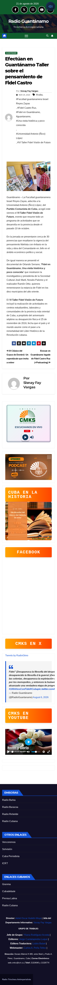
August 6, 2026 (41, 697)
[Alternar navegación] (26, 36)
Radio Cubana (10, 821)
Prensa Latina (9, 898)
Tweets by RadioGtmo (16, 655)
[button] (47, 35)
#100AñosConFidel (19, 689)
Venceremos (8, 842)
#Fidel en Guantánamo (28, 112)
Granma (6, 884)
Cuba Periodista (10, 856)
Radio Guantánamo (28, 21)
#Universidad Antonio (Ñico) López (30, 136)
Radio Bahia (8, 800)
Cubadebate (8, 891)
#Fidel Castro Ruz (26, 108)
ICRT (5, 863)
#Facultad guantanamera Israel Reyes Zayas (32, 101)
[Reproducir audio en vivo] (50, 6)
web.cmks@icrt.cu (16, 963)
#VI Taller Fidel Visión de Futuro (34, 142)
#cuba (39, 94)
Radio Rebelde (10, 814)
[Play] (25, 437)
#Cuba (34, 689)
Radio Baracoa (10, 807)
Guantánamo (11, 53)
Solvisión (7, 849)
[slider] (15, 751)
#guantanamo (23, 116)
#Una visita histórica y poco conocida (30, 123)
